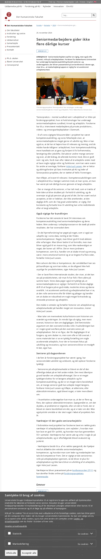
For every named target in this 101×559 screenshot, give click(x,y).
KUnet (82, 2)
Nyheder (47, 25)
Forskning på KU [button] (32, 6)
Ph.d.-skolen (12, 58)
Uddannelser (13, 40)
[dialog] (50, 525)
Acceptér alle (29, 553)
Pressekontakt (13, 46)
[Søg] (93, 15)
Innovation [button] (59, 6)
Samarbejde (12, 43)
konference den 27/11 (82, 470)
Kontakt (10, 50)
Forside (39, 25)
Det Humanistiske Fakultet (19, 25)
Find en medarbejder (65, 2)
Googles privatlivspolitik (16, 526)
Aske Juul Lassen (74, 166)
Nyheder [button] (47, 6)
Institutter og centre (16, 33)
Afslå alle (11, 553)
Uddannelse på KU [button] (13, 6)
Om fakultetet (13, 30)
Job (77, 2)
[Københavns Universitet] (8, 16)
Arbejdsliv (42, 51)
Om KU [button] (69, 6)
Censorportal (13, 65)
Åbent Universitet (15, 61)
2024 (54, 25)
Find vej (52, 2)
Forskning (11, 36)
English (90, 2)
